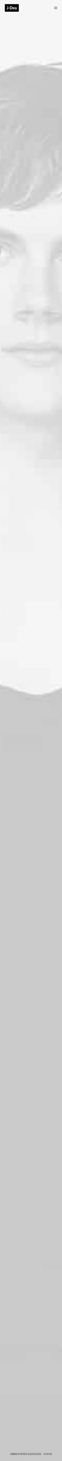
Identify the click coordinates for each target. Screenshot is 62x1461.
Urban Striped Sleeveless (31, 1454)
